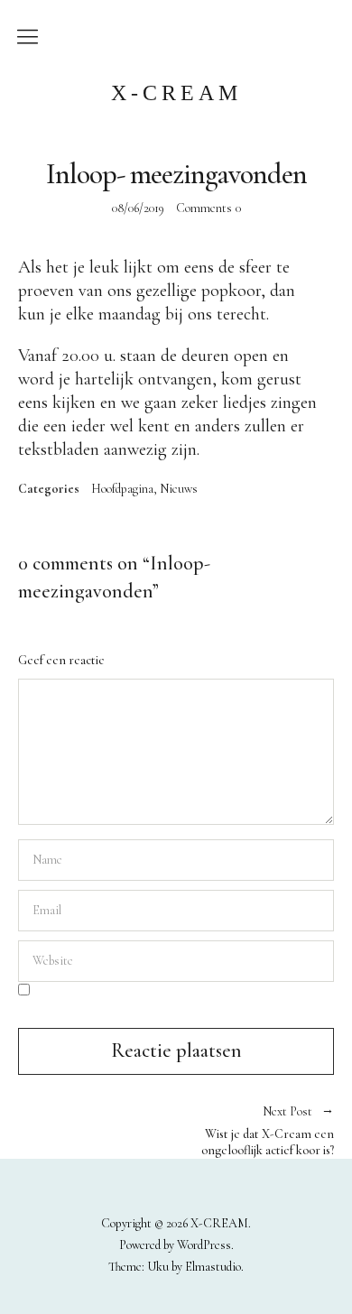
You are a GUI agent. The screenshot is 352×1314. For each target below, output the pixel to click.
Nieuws (179, 489)
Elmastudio (213, 1266)
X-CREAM (176, 93)
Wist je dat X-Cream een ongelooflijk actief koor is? (255, 1132)
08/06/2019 (138, 208)
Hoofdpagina (122, 489)
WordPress (204, 1245)
